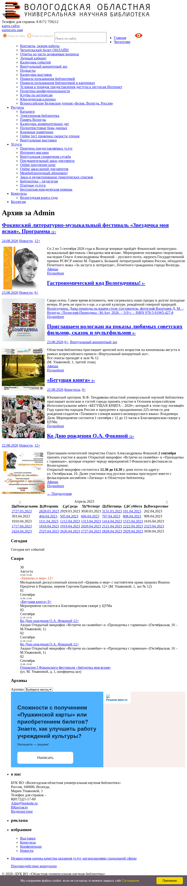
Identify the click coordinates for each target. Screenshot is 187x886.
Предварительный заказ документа (47, 161)
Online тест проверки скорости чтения (49, 136)
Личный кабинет (33, 58)
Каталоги (27, 111)
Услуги (16, 144)
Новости (26, 241)
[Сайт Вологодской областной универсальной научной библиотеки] (76, 18)
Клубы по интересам (36, 95)
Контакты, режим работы (40, 46)
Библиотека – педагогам (39, 181)
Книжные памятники (36, 132)
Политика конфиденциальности (45, 91)
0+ (84, 390)
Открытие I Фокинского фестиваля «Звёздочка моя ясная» (65, 667)
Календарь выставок (36, 75)
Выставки (28, 838)
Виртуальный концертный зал (43, 66)
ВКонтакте (19, 807)
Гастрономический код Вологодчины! (96, 283)
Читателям (122, 42)
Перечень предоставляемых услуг (46, 148)
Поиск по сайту (16, 36)
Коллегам (18, 202)
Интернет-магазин (34, 152)
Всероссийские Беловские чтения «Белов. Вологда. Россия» (66, 103)
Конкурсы (19, 193)
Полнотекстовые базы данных (43, 128)
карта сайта (11, 26)
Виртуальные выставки (38, 140)
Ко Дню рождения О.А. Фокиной (90, 436)
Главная (120, 38)
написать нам (12, 30)
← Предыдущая (59, 494)
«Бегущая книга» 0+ (36, 602)
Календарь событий (35, 62)
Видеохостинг (22, 811)
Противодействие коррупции (34, 866)
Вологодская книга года (39, 198)
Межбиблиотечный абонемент (44, 173)
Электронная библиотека (39, 116)
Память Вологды (33, 120)
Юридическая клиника (38, 99)
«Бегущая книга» (71, 380)
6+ (36, 292)
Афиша (52, 269)
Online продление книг (38, 165)
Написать (45, 758)
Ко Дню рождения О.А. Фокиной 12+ (49, 621)
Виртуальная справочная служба (45, 157)
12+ (37, 241)
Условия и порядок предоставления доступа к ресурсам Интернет (71, 87)
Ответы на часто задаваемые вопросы (49, 54)
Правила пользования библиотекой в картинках (57, 83)
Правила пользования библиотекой (47, 79)
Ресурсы (17, 107)
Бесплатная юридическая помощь (46, 189)
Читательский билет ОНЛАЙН (44, 50)
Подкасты (28, 70)
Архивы (17, 689)
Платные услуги (33, 185)
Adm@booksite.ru (24, 803)
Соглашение (130, 880)
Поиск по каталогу (42, 36)
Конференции (31, 846)
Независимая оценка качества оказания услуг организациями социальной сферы (74, 858)
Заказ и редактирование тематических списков (56, 177)
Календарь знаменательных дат (44, 124)
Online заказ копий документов (44, 169)
